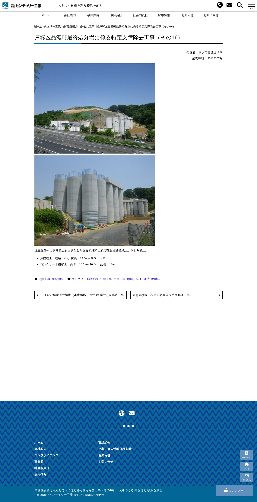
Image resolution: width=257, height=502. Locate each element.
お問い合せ (210, 15)
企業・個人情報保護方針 (115, 449)
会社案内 (70, 15)
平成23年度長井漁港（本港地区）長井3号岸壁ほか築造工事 (84, 295)
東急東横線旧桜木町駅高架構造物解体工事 (161, 295)
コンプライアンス (46, 455)
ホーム (46, 15)
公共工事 (44, 279)
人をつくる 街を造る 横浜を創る (80, 5)
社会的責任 (140, 15)
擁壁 (147, 279)
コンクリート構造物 (84, 279)
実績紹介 (117, 15)
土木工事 (119, 279)
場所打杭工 (134, 279)
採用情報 (164, 15)
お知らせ (187, 15)
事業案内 (93, 15)
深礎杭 (155, 279)
